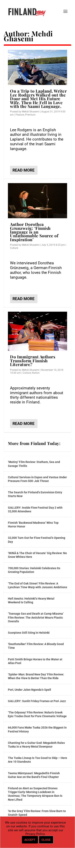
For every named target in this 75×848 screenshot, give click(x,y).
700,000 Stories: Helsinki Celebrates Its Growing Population (34, 570)
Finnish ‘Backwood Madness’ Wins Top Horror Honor (33, 524)
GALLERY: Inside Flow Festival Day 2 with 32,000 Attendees (35, 509)
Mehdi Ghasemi (30, 111)
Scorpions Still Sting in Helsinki (29, 632)
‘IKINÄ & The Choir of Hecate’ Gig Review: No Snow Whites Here (37, 554)
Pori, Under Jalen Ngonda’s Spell (29, 689)
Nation (36, 372)
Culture (14, 248)
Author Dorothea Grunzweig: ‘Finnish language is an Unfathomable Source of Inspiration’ (34, 231)
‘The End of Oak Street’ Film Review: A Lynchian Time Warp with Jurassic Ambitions (37, 585)
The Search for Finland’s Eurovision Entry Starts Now (35, 494)
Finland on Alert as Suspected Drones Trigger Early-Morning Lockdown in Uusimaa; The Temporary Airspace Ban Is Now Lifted (35, 794)
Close (46, 839)
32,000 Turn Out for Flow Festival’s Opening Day (36, 539)
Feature (20, 114)
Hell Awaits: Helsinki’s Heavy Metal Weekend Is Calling (31, 600)
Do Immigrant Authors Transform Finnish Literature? (32, 360)
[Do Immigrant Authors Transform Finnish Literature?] (37, 331)
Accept (29, 839)
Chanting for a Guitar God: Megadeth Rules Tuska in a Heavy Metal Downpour (36, 744)
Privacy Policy (35, 834)
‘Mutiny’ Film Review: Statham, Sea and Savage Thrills (34, 463)
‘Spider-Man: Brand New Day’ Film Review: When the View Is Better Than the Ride (36, 676)
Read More (23, 170)
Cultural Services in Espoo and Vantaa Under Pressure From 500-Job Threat (37, 479)
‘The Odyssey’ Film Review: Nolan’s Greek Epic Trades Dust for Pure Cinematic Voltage (37, 714)
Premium (30, 114)
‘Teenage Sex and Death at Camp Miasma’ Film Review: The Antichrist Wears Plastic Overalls (36, 617)
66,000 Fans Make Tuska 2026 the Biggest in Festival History (37, 729)
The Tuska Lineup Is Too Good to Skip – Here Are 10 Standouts (37, 759)
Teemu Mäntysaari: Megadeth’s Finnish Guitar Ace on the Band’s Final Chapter (34, 775)
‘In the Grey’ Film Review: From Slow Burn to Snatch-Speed (37, 812)
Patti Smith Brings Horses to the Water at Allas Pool (35, 661)
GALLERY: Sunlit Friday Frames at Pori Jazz (37, 701)
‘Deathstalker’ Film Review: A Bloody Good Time (36, 645)
